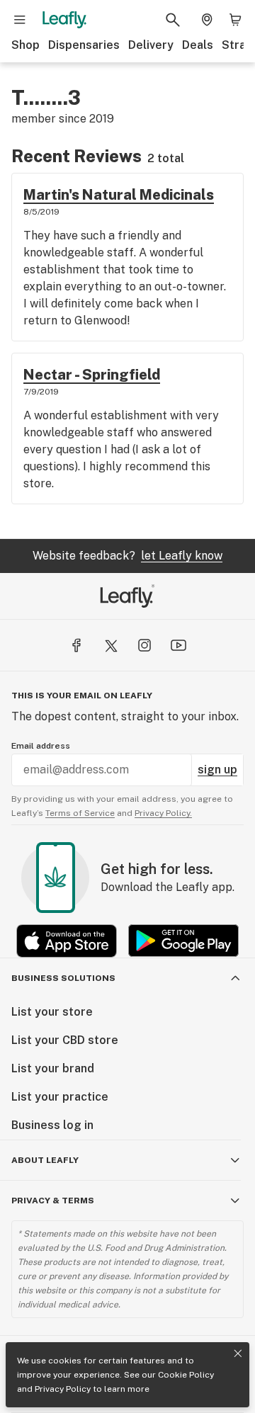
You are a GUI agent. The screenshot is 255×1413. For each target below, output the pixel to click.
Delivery (151, 45)
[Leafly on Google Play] (183, 941)
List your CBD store (64, 1040)
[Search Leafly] (172, 19)
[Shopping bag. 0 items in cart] (235, 19)
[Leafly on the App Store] (66, 941)
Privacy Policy (63, 1389)
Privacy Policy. (163, 813)
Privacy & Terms (52, 1200)
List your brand (52, 1068)
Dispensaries (84, 45)
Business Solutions (63, 978)
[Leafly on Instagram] (145, 645)
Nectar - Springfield (91, 374)
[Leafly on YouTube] (179, 645)
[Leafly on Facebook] (77, 645)
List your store (52, 1011)
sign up (217, 769)
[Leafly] (64, 19)
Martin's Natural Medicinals (118, 194)
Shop (25, 45)
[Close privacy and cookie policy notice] (238, 1353)
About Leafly (45, 1160)
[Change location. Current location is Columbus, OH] (206, 19)
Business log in (52, 1125)
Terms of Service (80, 813)
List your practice (59, 1096)
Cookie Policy (186, 1375)
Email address (40, 746)
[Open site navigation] (19, 19)
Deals (197, 45)
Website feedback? (127, 555)
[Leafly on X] (111, 645)
